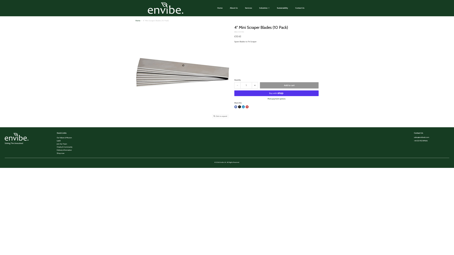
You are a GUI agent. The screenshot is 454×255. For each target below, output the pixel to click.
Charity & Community (64, 147)
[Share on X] (239, 106)
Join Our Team (62, 144)
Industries (263, 8)
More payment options (277, 99)
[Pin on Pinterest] (247, 106)
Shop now (60, 153)
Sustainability (282, 8)
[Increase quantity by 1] (255, 85)
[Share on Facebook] (235, 106)
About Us (234, 8)
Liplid (59, 141)
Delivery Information (64, 150)
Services (248, 8)
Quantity (237, 80)
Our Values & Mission (64, 138)
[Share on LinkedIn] (243, 106)
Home (220, 8)
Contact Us (299, 8)
